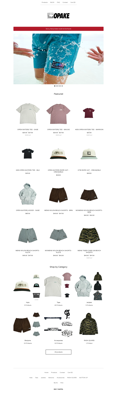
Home (46, 372)
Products (45, 2)
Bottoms (51, 378)
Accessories (60, 378)
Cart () (72, 2)
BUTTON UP (83, 378)
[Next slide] (101, 58)
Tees (36, 378)
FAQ (58, 2)
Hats (30, 378)
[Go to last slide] (15, 58)
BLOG (52, 2)
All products (59, 352)
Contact (65, 2)
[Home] (58, 15)
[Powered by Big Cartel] (58, 389)
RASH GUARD (72, 378)
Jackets (43, 378)
